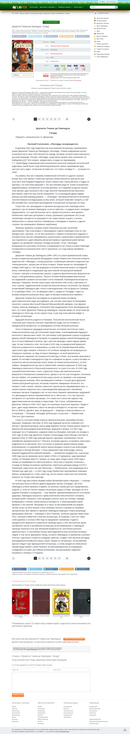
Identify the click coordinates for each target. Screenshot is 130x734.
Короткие (66, 708)
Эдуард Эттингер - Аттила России (21, 616)
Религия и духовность (103, 44)
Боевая (40, 706)
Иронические (16, 710)
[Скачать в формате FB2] (57, 69)
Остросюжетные (68, 712)
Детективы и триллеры (47, 7)
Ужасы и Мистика (43, 719)
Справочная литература (103, 46)
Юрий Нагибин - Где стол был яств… (82, 616)
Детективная (41, 710)
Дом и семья (100, 38)
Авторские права (51, 22)
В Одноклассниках (67, 36)
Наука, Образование (102, 26)
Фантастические (68, 710)
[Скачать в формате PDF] (83, 69)
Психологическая (43, 717)
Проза (98, 31)
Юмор (98, 51)
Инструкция (78, 80)
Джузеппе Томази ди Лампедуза (59, 46)
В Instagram (50, 36)
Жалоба (46, 75)
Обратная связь (94, 723)
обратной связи (64, 731)
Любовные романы (64, 7)
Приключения (100, 33)
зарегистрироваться (32, 649)
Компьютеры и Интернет (103, 54)
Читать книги (34, 7)
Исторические (16, 712)
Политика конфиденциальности (98, 721)
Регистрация (112, 1)
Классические (16, 715)
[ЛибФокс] (19, 7)
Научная (40, 715)
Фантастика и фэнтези (103, 18)
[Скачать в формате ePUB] (63, 69)
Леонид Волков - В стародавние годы (61, 616)
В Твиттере (34, 36)
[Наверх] (125, 730)
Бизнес (98, 41)
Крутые (14, 717)
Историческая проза (56, 53)
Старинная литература (103, 49)
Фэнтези (40, 721)
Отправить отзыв (17, 694)
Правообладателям (95, 719)
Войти (103, 1)
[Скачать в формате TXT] (70, 69)
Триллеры (15, 719)
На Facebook (19, 36)
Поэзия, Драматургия (102, 56)
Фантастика (78, 7)
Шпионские (15, 721)
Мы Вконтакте (82, 36)
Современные (68, 715)
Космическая (41, 712)
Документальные (101, 28)
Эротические (67, 717)
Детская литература (102, 36)
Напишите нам (54, 77)
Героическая (41, 708)
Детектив (14, 708)
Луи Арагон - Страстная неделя (41, 615)
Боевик (14, 706)
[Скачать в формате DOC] (76, 69)
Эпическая (41, 723)
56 (67, 119)
